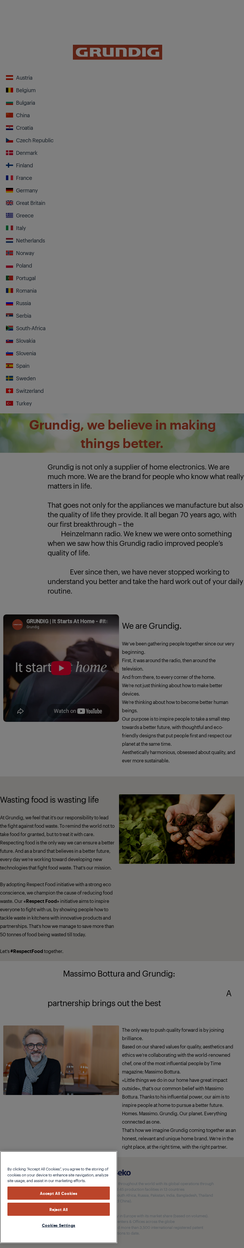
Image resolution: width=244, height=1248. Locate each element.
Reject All (58, 1209)
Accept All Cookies (58, 1193)
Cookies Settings (59, 1225)
